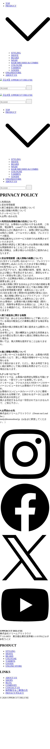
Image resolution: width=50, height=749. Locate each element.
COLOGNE (16, 65)
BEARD (15, 58)
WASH (14, 60)
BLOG (9, 683)
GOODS (15, 70)
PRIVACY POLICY (15, 693)
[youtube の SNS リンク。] (25, 626)
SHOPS (9, 680)
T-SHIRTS (16, 68)
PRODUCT (11, 6)
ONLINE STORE (14, 666)
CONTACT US (13, 687)
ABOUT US (11, 75)
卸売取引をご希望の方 (17, 690)
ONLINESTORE (13, 72)
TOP (8, 3)
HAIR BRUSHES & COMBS (24, 63)
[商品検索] (29, 87)
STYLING (16, 53)
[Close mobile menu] (1, 105)
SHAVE (14, 55)
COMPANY (11, 685)
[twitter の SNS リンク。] (25, 581)
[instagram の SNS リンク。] (25, 481)
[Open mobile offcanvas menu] (1, 98)
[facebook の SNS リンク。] (25, 531)
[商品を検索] (3, 84)
